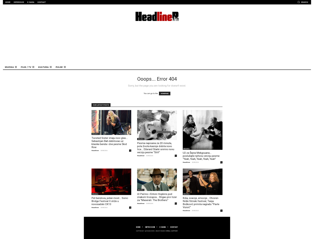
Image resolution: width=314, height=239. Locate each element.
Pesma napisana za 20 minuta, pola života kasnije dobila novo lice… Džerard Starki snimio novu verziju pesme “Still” (155, 148)
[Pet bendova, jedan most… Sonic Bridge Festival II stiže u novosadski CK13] (111, 182)
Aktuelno (95, 134)
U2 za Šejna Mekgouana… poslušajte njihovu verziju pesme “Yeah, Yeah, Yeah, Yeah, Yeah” (201, 155)
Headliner (95, 150)
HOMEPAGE (165, 93)
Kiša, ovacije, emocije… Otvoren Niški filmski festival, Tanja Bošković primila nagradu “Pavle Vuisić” (201, 203)
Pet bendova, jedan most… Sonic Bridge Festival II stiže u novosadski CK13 (110, 201)
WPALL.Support (172, 231)
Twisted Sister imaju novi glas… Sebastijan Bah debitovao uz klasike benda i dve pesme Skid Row (110, 143)
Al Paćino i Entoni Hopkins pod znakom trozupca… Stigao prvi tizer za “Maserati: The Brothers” (157, 197)
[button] (302, 2)
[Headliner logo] (157, 16)
